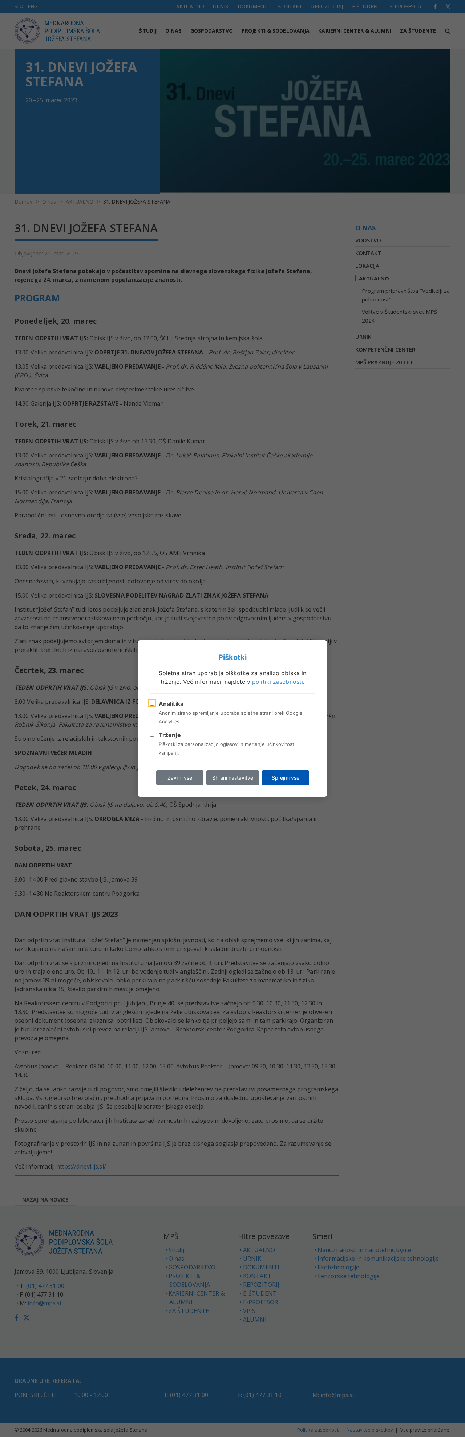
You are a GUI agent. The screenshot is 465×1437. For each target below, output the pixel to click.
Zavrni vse (179, 778)
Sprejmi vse (285, 778)
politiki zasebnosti (277, 681)
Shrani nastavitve (232, 778)
